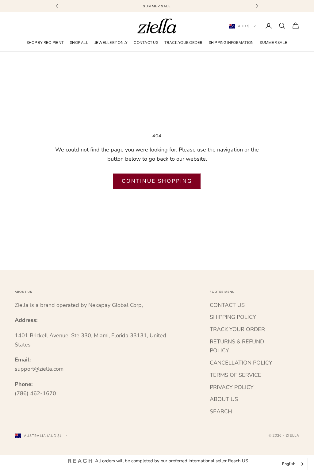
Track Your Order (183, 42)
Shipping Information (231, 42)
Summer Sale (273, 42)
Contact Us (146, 42)
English (288, 464)
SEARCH (221, 411)
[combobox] (293, 464)
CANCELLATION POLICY (241, 362)
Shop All (79, 42)
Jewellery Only (111, 42)
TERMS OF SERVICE (235, 375)
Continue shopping (157, 181)
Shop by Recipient (45, 42)
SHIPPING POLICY (233, 317)
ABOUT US (224, 399)
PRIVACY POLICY (232, 387)
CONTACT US (227, 305)
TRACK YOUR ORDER (237, 329)
